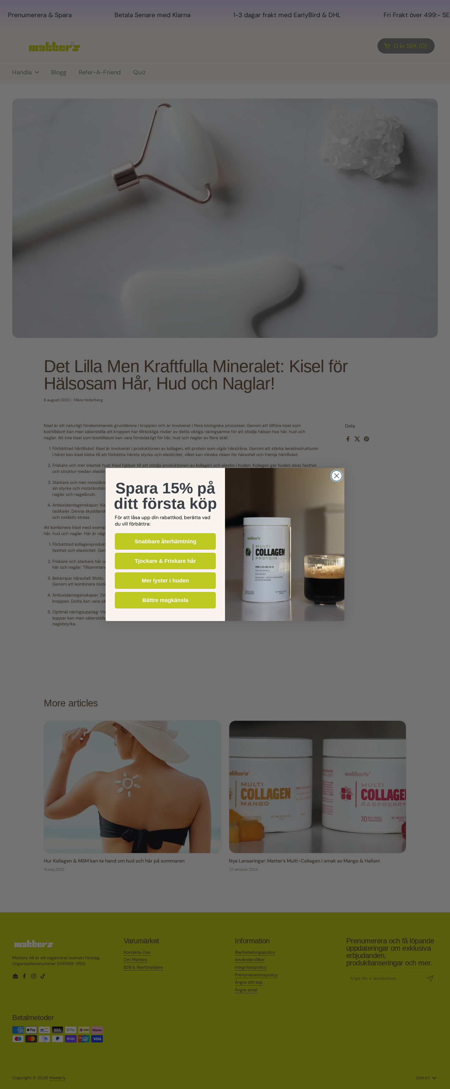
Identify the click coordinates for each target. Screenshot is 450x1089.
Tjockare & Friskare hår (165, 561)
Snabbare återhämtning (165, 541)
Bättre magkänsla (165, 600)
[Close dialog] (336, 475)
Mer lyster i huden (165, 581)
